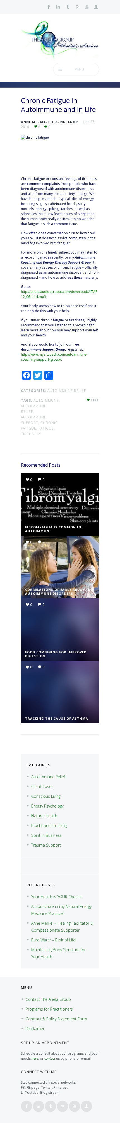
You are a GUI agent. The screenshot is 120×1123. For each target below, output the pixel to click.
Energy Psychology (47, 806)
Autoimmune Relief (66, 390)
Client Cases (42, 786)
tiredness (31, 434)
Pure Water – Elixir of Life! (53, 940)
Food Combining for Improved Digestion (56, 654)
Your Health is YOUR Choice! (56, 896)
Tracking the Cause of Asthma (56, 718)
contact (49, 1058)
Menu (79, 69)
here (35, 1058)
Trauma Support (46, 845)
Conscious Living (46, 796)
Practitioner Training (49, 825)
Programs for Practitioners (49, 1009)
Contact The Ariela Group (48, 999)
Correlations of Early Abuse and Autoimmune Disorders (59, 591)
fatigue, (47, 428)
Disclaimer (35, 1028)
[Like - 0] (88, 400)
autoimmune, (46, 400)
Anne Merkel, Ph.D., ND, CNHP (49, 122)
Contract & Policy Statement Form (56, 1018)
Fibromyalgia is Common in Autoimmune (53, 529)
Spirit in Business (46, 835)
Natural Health (44, 815)
